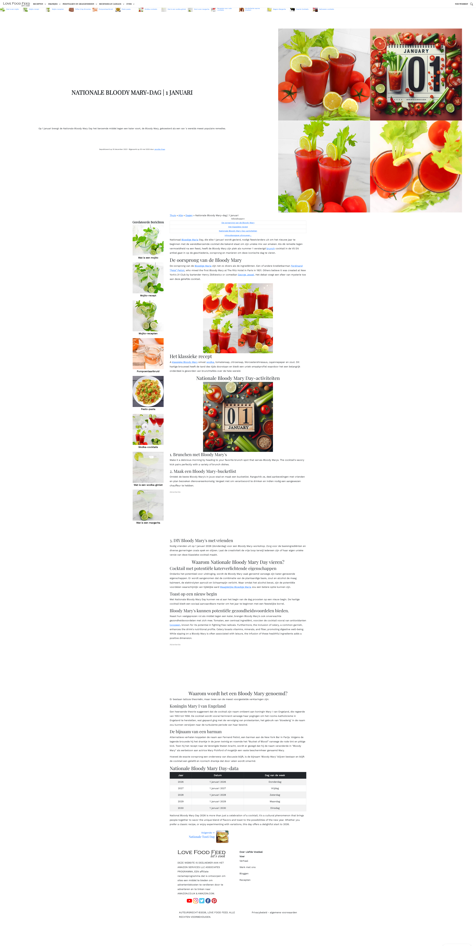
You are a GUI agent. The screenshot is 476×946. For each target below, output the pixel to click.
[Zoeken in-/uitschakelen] (471, 3)
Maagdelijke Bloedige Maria (235, 587)
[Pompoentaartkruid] (148, 353)
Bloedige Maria (189, 239)
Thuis (173, 215)
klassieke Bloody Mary (185, 362)
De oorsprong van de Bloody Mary (238, 223)
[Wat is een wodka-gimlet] (148, 467)
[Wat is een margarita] (148, 505)
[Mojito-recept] (148, 277)
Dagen (189, 215)
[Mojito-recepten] (148, 315)
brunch (271, 248)
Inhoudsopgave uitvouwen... (238, 235)
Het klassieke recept (238, 227)
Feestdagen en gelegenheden (79, 4)
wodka (210, 362)
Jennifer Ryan (159, 149)
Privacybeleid (259, 912)
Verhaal (243, 860)
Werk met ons (247, 867)
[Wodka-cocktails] (148, 429)
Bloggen (244, 873)
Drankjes (53, 4)
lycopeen (175, 624)
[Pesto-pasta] (148, 391)
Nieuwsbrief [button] (461, 4)
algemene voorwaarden (283, 912)
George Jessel (246, 274)
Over (129, 4)
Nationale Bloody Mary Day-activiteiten (238, 231)
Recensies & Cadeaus (110, 4)
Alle (180, 215)
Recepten (38, 4)
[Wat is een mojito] (148, 239)
